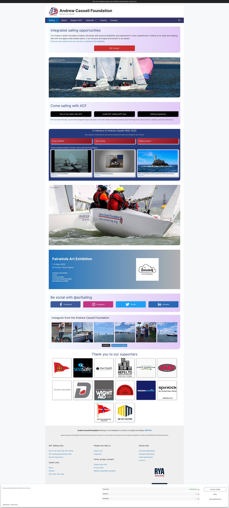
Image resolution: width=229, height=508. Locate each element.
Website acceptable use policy (105, 471)
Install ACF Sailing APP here (114, 114)
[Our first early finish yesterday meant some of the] (146, 332)
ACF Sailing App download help (60, 454)
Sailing (52, 20)
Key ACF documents (56, 457)
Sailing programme (158, 114)
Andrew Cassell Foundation (85, 10)
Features (90, 20)
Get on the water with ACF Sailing (61, 451)
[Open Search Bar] (179, 20)
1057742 (148, 430)
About (64, 20)
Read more (54, 175)
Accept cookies (215, 489)
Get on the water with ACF (71, 114)
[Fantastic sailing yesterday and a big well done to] (167, 332)
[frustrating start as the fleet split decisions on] (125, 332)
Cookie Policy (6, 504)
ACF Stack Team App (56, 474)
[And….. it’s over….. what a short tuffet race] (104, 332)
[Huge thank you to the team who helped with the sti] (83, 332)
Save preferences (215, 499)
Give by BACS (58, 141)
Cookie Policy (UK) (100, 464)
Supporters (98, 454)
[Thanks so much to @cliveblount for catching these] (62, 332)
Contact (114, 20)
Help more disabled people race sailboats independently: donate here (114, 1)
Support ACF (76, 20)
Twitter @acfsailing (146, 457)
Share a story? (145, 141)
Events (103, 20)
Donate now (98, 451)
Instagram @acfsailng (146, 454)
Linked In (142, 460)
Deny (215, 494)
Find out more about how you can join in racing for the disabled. (78, 41)
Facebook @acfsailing (147, 451)
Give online (100, 141)
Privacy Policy (14, 504)
